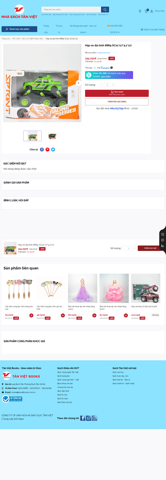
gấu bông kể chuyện (60, 14)
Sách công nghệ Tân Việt (67, 372)
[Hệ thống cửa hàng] (140, 11)
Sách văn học (118, 372)
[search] (105, 9)
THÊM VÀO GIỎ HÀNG (117, 102)
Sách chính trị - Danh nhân (123, 383)
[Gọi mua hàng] (162, 234)
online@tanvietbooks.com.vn (23, 392)
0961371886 (23, 388)
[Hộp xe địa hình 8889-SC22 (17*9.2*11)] (42, 83)
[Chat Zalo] (162, 245)
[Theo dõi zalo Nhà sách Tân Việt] (89, 418)
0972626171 (35, 388)
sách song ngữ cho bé (77, 14)
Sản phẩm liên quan (21, 268)
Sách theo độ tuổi (64, 402)
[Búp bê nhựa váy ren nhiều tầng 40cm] (82, 288)
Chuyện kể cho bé (65, 387)
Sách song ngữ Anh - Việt (68, 380)
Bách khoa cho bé (64, 383)
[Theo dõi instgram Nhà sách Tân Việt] (95, 418)
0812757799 (116, 108)
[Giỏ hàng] (145, 11)
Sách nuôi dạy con (120, 376)
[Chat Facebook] (162, 240)
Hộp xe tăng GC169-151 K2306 (144, 306)
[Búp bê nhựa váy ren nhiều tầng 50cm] (114, 288)
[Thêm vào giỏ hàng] (31, 315)
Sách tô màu (62, 399)
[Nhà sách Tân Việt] (19, 11)
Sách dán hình (63, 391)
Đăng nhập (159, 11)
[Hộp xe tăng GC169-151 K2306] (145, 288)
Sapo (21, 418)
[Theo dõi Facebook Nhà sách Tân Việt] (83, 418)
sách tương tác (91, 14)
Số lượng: (90, 84)
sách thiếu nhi (103, 14)
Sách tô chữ (62, 395)
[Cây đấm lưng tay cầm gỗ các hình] (51, 288)
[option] (42, 83)
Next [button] (78, 83)
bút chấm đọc (46, 14)
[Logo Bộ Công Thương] (12, 399)
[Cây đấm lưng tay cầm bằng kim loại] (19, 288)
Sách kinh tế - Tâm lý (121, 380)
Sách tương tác (63, 376)
